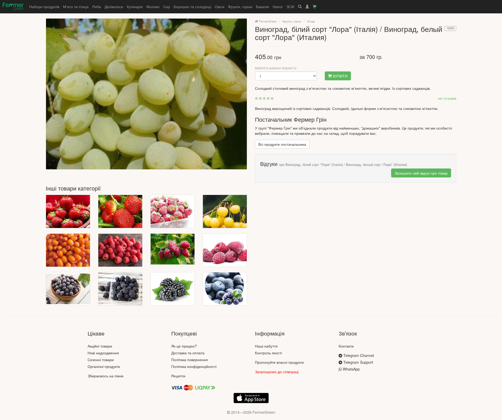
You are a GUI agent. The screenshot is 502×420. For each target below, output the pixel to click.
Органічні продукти (104, 366)
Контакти (346, 346)
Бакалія (262, 6)
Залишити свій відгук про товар (421, 173)
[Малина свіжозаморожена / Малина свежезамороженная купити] (225, 250)
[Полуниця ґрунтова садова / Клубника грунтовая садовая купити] (120, 211)
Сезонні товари (101, 359)
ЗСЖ (290, 6)
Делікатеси (114, 6)
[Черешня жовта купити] (225, 211)
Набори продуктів (44, 6)
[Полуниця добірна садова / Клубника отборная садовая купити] (68, 211)
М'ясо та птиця (76, 6)
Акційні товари (100, 346)
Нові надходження (103, 352)
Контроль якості (268, 352)
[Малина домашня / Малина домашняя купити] (120, 250)
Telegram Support (357, 362)
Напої (278, 6)
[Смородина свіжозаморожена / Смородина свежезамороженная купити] (68, 288)
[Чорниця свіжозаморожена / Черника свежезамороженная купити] (225, 288)
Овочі (219, 6)
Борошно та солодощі (192, 6)
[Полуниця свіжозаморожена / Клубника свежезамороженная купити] (173, 211)
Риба (96, 6)
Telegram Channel (358, 355)
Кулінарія (135, 6)
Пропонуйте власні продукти (279, 362)
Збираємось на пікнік (105, 375)
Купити (339, 76)
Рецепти (178, 375)
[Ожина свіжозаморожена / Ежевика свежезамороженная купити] (173, 288)
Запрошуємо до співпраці (277, 371)
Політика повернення (189, 359)
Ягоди (311, 21)
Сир (166, 6)
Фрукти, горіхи (240, 6)
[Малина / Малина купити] (173, 250)
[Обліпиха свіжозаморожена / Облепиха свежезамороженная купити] (68, 250)
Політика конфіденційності (193, 366)
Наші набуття (266, 346)
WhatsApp (351, 369)
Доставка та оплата (187, 352)
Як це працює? (184, 346)
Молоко (152, 6)
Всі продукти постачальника (282, 144)
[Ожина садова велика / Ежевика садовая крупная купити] (120, 288)
